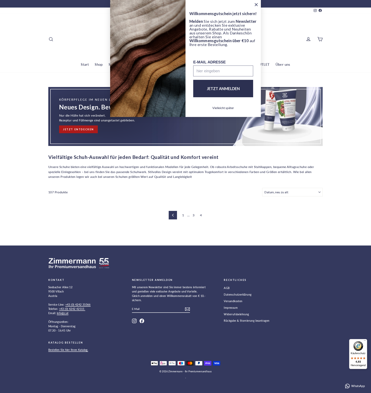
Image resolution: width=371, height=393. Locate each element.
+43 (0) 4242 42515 (72, 308)
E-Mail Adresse (209, 62)
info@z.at (63, 313)
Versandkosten (233, 301)
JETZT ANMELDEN (223, 88)
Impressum (231, 307)
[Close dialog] (256, 5)
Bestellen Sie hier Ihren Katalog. (68, 349)
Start (85, 64)
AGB (227, 288)
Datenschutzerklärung (237, 294)
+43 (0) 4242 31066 (78, 304)
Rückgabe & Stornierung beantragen (246, 320)
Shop (99, 64)
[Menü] (364, 341)
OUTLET (263, 64)
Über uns (283, 64)
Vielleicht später (223, 108)
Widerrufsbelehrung (236, 314)
